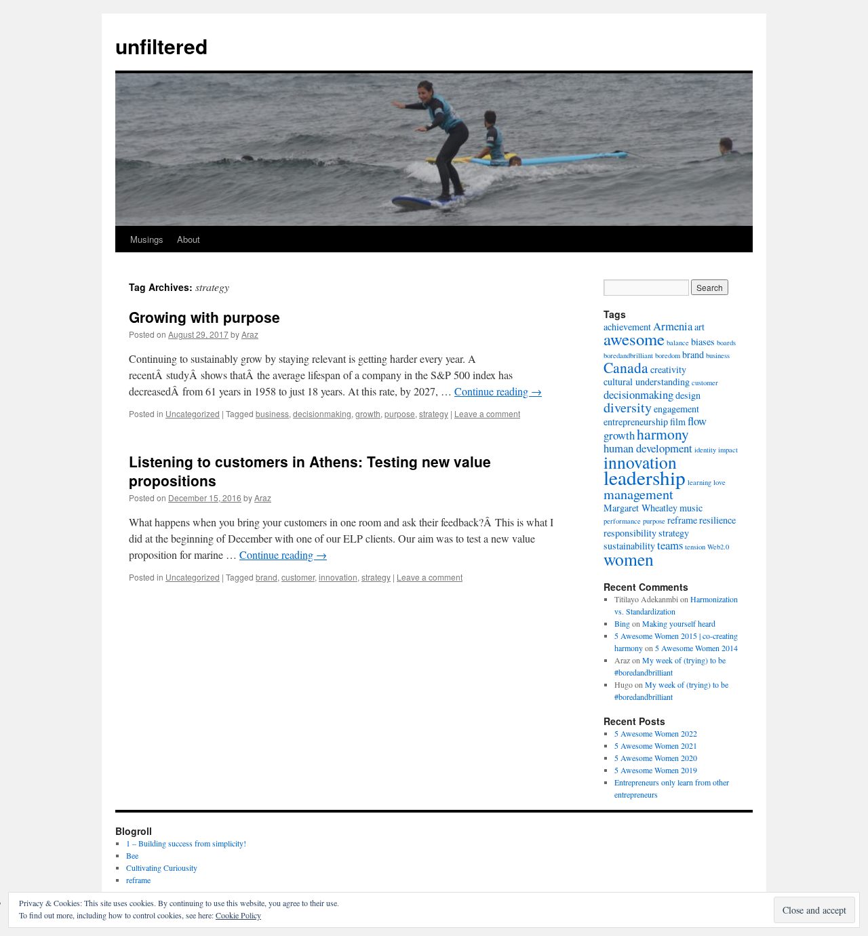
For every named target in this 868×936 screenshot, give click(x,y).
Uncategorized (192, 413)
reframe (682, 519)
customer (298, 577)
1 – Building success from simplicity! (186, 843)
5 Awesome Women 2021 (655, 745)
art (699, 326)
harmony (663, 434)
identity (705, 449)
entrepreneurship (636, 421)
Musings (146, 239)
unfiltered (161, 45)
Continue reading (498, 391)
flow (697, 421)
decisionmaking (322, 413)
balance (678, 342)
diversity (628, 407)
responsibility (630, 532)
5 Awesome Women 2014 (696, 647)
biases (703, 341)
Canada (626, 367)
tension (695, 546)
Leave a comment (487, 413)
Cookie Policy (238, 915)
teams (670, 545)
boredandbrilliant (628, 355)
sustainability (629, 545)
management (638, 494)
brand (266, 577)
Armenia (672, 326)
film (678, 421)
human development (648, 448)
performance (622, 521)
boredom (667, 355)
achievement (627, 326)
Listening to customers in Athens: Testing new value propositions (310, 470)
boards (726, 342)
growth (367, 413)
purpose (399, 413)
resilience (717, 519)
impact (728, 449)
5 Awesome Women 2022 (655, 733)
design (688, 395)
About (188, 239)
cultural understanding (647, 381)
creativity (668, 369)
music (691, 507)
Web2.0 (718, 546)
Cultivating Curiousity (161, 867)
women (629, 558)
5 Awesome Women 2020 (655, 757)
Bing (622, 623)
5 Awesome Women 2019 (655, 769)
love (719, 482)
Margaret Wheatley (640, 507)
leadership (645, 477)
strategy (433, 413)
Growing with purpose (204, 317)
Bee (132, 855)
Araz (249, 334)
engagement (676, 408)
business (272, 413)
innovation (338, 577)
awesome (634, 339)
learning (699, 482)
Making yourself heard (678, 623)
